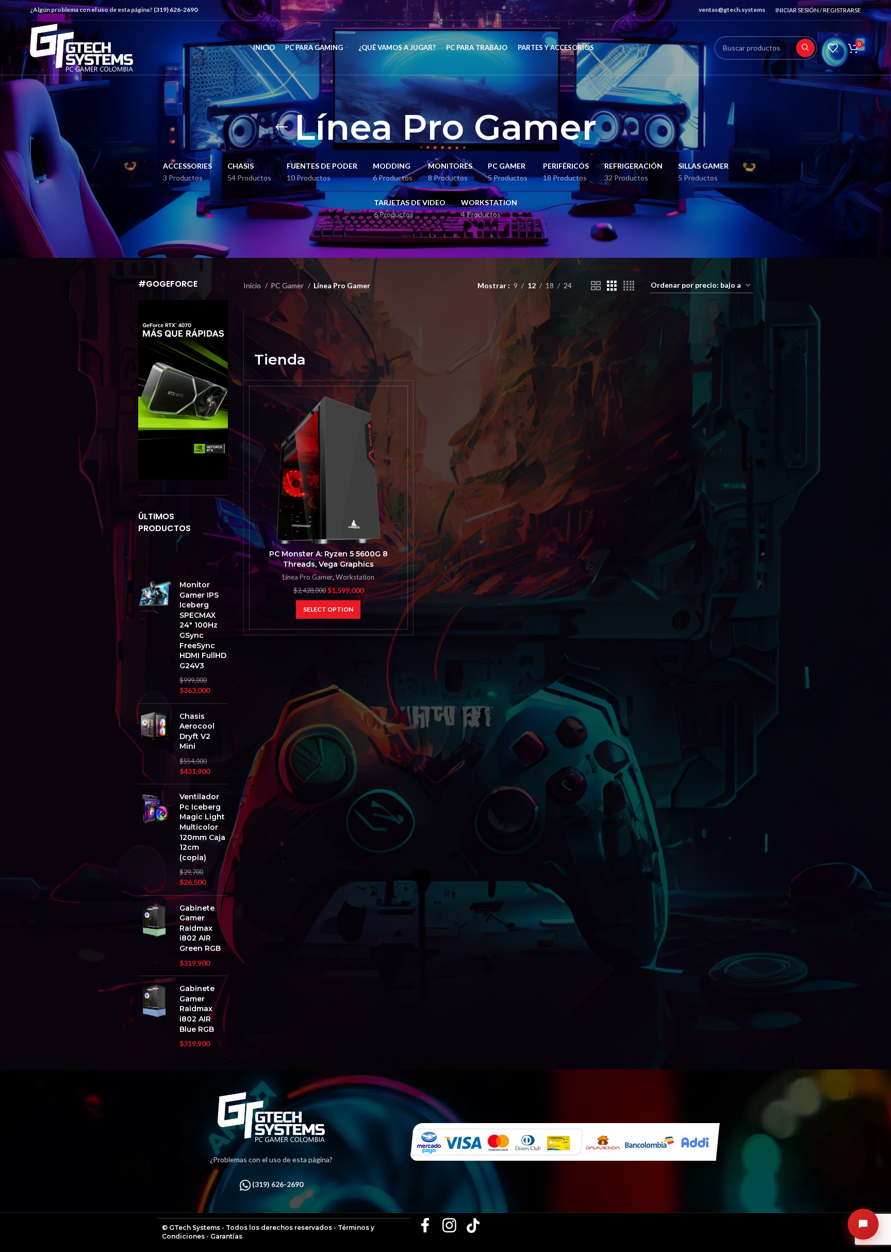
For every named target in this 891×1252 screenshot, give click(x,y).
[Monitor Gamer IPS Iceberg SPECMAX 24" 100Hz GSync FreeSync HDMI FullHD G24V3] (155, 638)
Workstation (355, 577)
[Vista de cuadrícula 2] (596, 285)
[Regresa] (281, 127)
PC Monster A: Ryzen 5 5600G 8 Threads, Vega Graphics (328, 559)
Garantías (226, 1236)
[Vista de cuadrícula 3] (612, 285)
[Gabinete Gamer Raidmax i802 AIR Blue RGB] (155, 1016)
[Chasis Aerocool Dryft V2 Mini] (155, 744)
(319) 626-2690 (175, 9)
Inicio (252, 285)
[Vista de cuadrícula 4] (628, 285)
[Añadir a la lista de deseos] (394, 436)
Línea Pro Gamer (308, 577)
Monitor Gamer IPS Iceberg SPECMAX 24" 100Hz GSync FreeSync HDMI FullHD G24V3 (202, 625)
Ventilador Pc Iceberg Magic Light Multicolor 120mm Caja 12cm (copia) (202, 827)
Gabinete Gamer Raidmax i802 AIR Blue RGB (196, 1008)
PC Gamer (288, 285)
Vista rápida (394, 413)
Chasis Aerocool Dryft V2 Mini (196, 731)
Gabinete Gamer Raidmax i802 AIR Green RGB (200, 928)
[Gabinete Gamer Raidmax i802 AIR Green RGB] (155, 935)
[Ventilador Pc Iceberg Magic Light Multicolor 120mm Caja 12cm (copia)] (155, 839)
